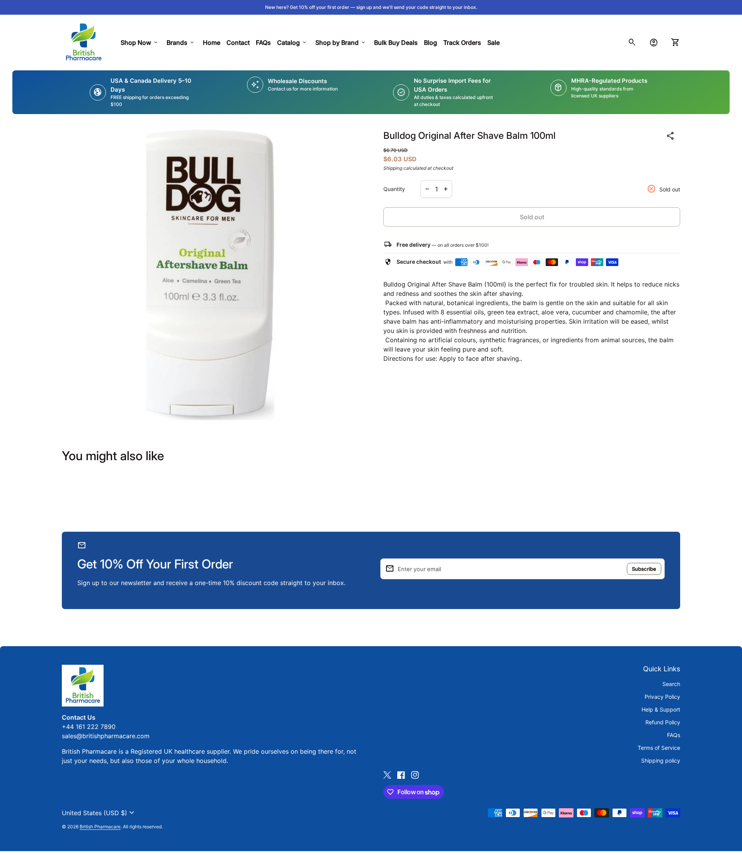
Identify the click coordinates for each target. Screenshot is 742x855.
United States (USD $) (99, 812)
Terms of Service (659, 747)
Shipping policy (660, 760)
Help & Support (661, 709)
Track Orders (463, 42)
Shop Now (140, 42)
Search (671, 684)
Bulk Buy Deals (396, 42)
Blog (430, 42)
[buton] (99, 812)
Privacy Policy (662, 696)
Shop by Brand (340, 42)
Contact (238, 42)
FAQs (263, 42)
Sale (493, 42)
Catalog (292, 42)
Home (211, 42)
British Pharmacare (100, 826)
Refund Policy (662, 722)
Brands (181, 42)
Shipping (392, 168)
